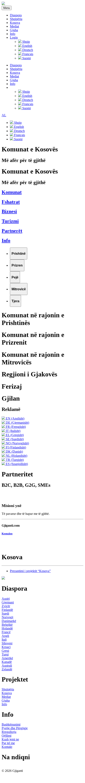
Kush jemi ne (10, 739)
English (26, 46)
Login (14, 37)
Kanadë (7, 662)
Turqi (5, 654)
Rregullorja (9, 732)
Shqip (25, 41)
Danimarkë (9, 621)
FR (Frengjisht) (15, 426)
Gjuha (14, 30)
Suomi (26, 58)
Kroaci (6, 647)
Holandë (7, 628)
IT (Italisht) (12, 431)
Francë (6, 632)
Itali (4, 639)
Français (27, 54)
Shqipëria (16, 19)
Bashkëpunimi (11, 724)
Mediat (14, 26)
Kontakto (7, 533)
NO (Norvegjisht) (17, 443)
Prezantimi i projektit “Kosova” (30, 571)
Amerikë (7, 658)
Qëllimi (6, 735)
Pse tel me (8, 743)
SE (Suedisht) (14, 439)
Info (12, 34)
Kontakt (7, 746)
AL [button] (4, 115)
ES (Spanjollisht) (16, 464)
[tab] (18, 253)
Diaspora (16, 15)
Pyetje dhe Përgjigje (15, 728)
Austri (6, 598)
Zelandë (7, 669)
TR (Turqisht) (14, 460)
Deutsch (27, 50)
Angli (5, 636)
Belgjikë (7, 624)
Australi (7, 665)
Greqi (5, 650)
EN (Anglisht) (14, 418)
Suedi (5, 613)
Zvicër (6, 606)
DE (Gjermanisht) (17, 422)
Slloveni (7, 643)
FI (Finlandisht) (15, 447)
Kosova (15, 22)
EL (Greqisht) (14, 435)
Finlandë (7, 610)
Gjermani (8, 602)
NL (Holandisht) (16, 455)
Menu (6, 8)
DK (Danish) (14, 451)
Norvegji (7, 617)
